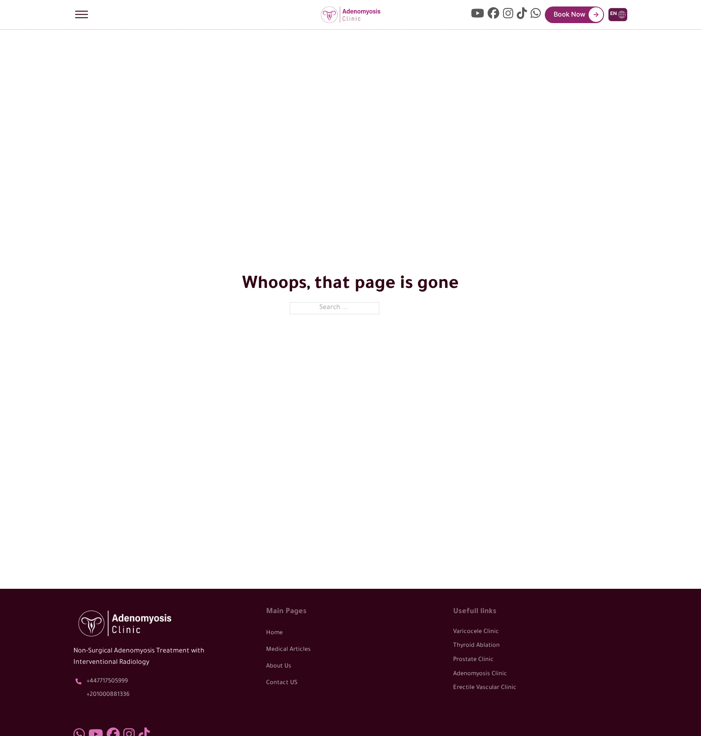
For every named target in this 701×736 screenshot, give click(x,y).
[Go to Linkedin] (536, 14)
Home (274, 633)
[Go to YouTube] (477, 14)
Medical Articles (288, 650)
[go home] (350, 15)
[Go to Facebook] (493, 14)
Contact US (281, 683)
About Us (278, 666)
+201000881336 (107, 695)
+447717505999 (107, 681)
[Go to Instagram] (508, 14)
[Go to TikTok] (522, 14)
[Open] (81, 14)
